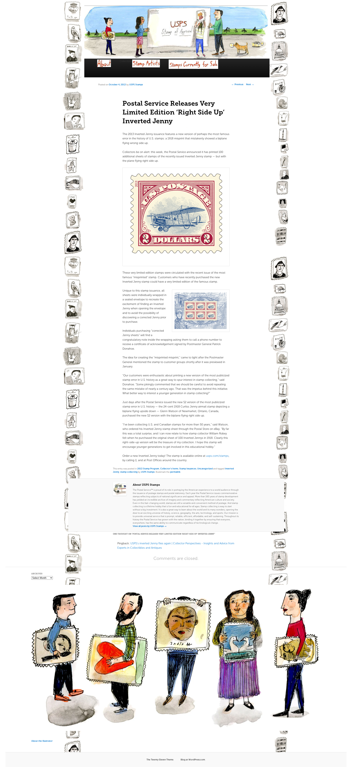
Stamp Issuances (187, 468)
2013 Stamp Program (148, 468)
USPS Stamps (136, 84)
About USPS (108, 67)
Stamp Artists (150, 68)
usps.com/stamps (217, 455)
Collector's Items (169, 468)
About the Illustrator (42, 741)
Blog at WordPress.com (193, 759)
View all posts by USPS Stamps (149, 526)
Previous (237, 84)
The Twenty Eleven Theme (159, 759)
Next (250, 84)
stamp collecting (129, 472)
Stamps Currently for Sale (198, 69)
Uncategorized (205, 468)
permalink (175, 472)
